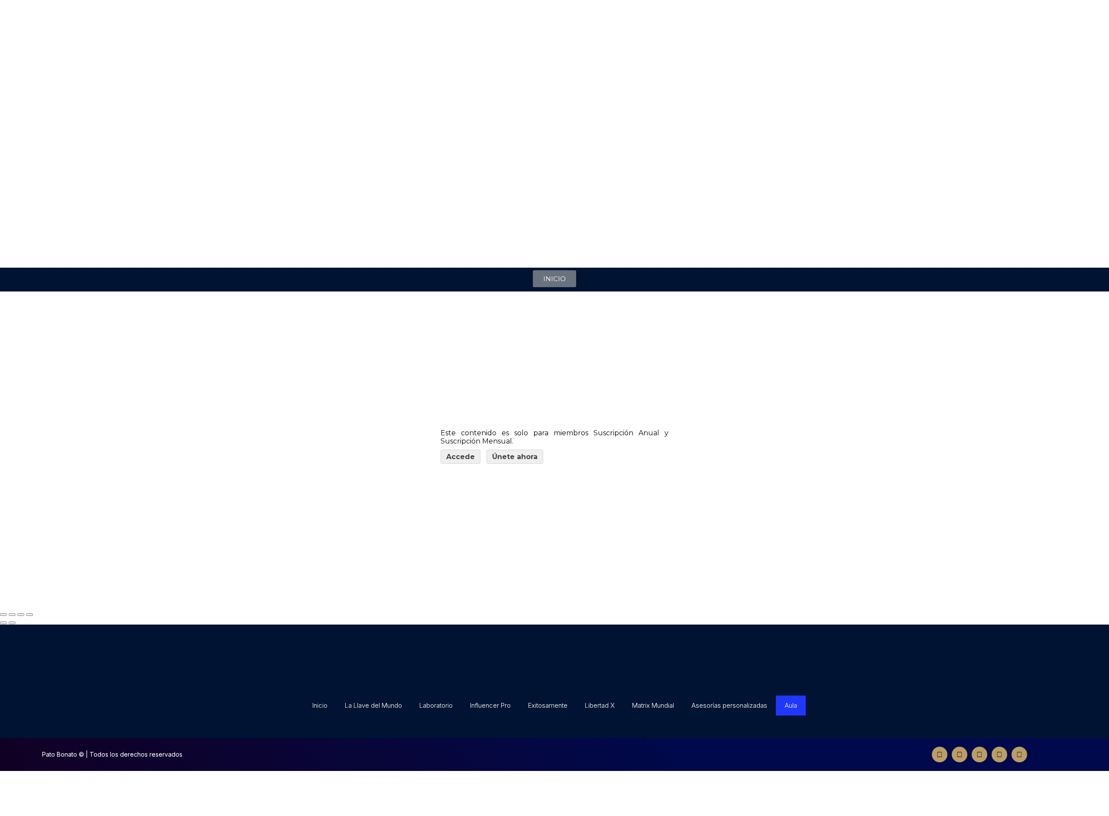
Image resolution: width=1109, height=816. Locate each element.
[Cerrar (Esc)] (3, 614)
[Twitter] (959, 754)
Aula (791, 705)
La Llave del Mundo (373, 705)
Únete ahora (515, 457)
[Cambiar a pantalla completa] (20, 614)
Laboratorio (436, 705)
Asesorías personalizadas (729, 705)
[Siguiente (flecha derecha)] (12, 623)
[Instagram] (979, 754)
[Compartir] (12, 614)
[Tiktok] (1019, 754)
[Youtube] (999, 754)
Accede (460, 457)
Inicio (320, 705)
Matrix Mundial (653, 705)
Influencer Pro (490, 705)
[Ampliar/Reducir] (29, 614)
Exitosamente (547, 705)
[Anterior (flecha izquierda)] (3, 623)
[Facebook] (939, 754)
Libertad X (600, 705)
